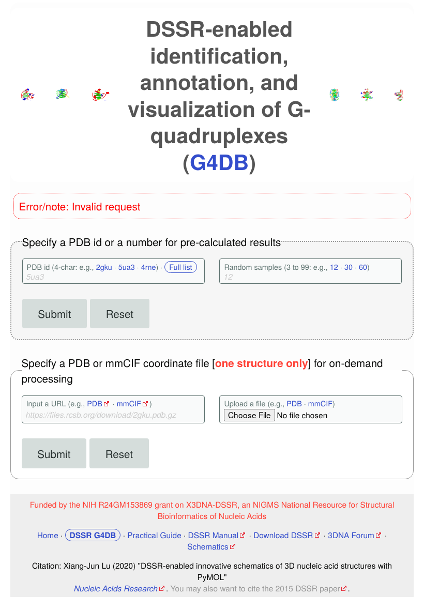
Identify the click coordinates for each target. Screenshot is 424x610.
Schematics (208, 546)
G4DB (219, 161)
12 (334, 267)
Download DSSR (283, 535)
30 (348, 267)
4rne (148, 267)
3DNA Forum (351, 535)
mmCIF (129, 403)
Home (47, 535)
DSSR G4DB (93, 535)
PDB (94, 403)
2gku (104, 267)
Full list (180, 267)
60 (363, 267)
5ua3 (126, 267)
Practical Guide (154, 535)
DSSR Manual (213, 535)
